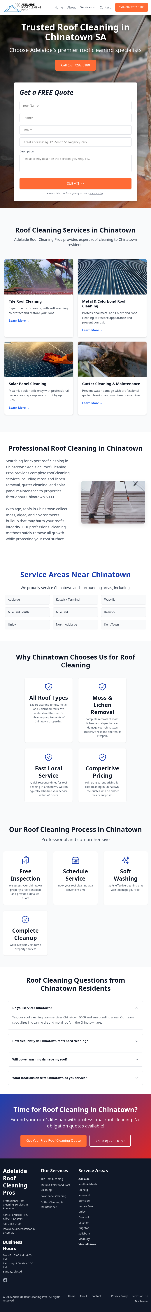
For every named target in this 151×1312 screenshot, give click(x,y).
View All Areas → (89, 1244)
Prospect (83, 1217)
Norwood (84, 1195)
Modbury (84, 1239)
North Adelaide (66, 624)
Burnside (84, 1200)
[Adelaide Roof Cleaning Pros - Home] (22, 7)
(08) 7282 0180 (12, 1223)
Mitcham (83, 1222)
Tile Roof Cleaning (52, 1179)
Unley (12, 624)
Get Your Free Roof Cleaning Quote (53, 1140)
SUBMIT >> (75, 183)
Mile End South (18, 612)
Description (27, 151)
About (71, 7)
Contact (105, 7)
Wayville (109, 600)
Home (59, 7)
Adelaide (14, 600)
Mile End (62, 612)
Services (86, 7)
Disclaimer (141, 1301)
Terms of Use (140, 1296)
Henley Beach (86, 1206)
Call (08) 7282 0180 (131, 7)
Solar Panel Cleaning (53, 1196)
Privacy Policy (96, 193)
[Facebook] (5, 1280)
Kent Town (111, 624)
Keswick (109, 612)
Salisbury (84, 1233)
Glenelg (83, 1190)
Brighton (83, 1228)
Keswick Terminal (68, 600)
